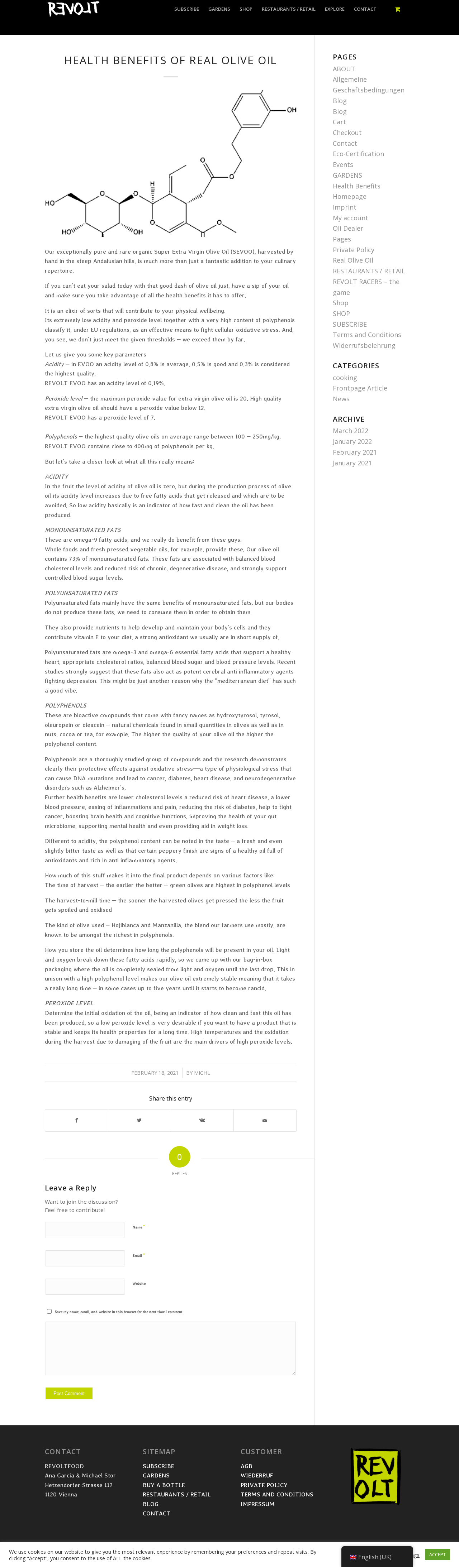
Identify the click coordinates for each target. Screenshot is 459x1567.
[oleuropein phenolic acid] (171, 163)
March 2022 (350, 430)
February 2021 (355, 452)
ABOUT (344, 68)
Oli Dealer (348, 228)
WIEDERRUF (257, 1475)
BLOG (150, 1503)
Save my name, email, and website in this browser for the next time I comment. (119, 1312)
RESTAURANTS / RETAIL (369, 271)
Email (139, 1255)
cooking (345, 377)
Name (139, 1227)
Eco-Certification (358, 153)
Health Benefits (356, 186)
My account (350, 218)
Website (139, 1283)
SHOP (341, 313)
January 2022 (352, 441)
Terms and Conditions (367, 334)
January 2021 (352, 463)
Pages (342, 239)
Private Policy (353, 249)
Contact (345, 143)
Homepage (349, 196)
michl (202, 1072)
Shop (341, 302)
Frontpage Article (360, 388)
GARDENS (347, 175)
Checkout (347, 132)
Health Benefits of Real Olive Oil (170, 60)
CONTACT (156, 1513)
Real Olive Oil (353, 260)
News (341, 398)
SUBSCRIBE (350, 324)
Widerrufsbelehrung (364, 345)
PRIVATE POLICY (265, 1484)
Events (343, 164)
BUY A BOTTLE (165, 1484)
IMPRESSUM (258, 1503)
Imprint (344, 207)
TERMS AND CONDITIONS (278, 1494)
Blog (340, 100)
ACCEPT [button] (437, 1554)
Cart (339, 122)
